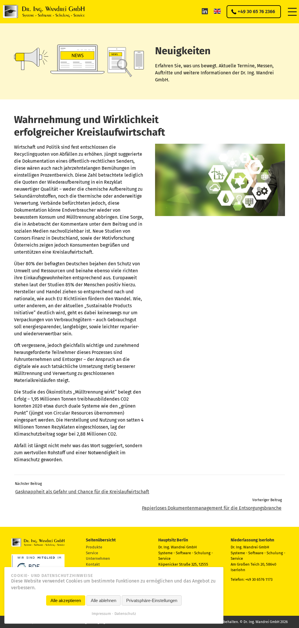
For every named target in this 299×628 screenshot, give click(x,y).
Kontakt (93, 564)
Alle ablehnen (103, 600)
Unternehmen (98, 558)
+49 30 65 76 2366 (256, 11)
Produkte (94, 547)
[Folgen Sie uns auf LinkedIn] (205, 11)
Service (92, 553)
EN (217, 11)
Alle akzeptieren (66, 600)
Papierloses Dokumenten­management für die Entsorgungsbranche (211, 508)
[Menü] (292, 11)
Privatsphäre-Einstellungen (151, 600)
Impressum (101, 613)
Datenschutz (125, 613)
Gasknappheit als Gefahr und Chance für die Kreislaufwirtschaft (82, 491)
